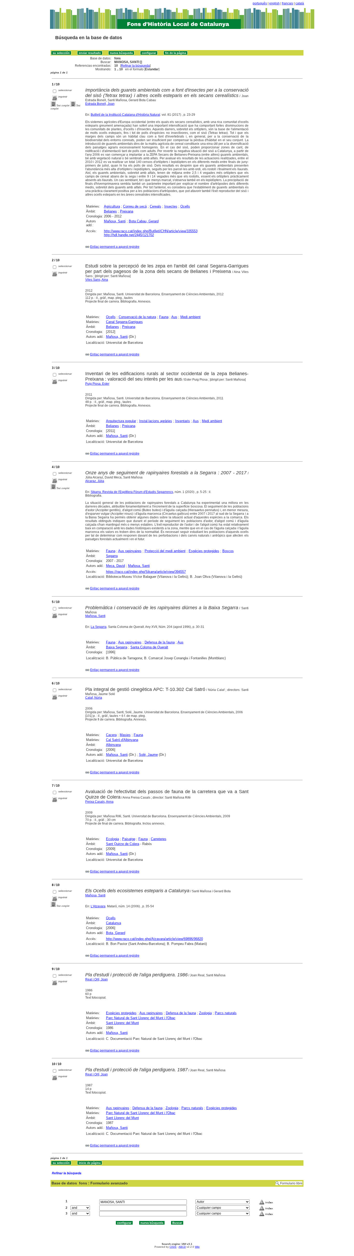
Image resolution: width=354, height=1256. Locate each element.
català (299, 3)
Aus (174, 317)
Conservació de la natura (137, 317)
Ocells (185, 206)
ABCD (182, 1246)
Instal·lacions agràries (155, 421)
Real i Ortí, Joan (96, 979)
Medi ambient (190, 317)
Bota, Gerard (115, 933)
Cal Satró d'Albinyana (122, 740)
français (287, 3)
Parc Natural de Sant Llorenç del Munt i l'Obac (140, 1018)
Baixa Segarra (116, 647)
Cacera (111, 735)
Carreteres (158, 839)
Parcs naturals (226, 1013)
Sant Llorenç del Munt (122, 1023)
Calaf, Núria (93, 697)
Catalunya (113, 923)
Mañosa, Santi (115, 221)
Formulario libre (291, 1183)
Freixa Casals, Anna (99, 802)
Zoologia (205, 1013)
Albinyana (113, 745)
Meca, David (115, 566)
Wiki (197, 1246)
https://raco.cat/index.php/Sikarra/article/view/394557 (146, 572)
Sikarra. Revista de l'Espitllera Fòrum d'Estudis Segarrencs (132, 492)
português (260, 3)
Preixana (126, 211)
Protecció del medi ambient (165, 551)
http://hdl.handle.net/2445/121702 (129, 235)
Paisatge (128, 839)
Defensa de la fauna (160, 642)
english (274, 3)
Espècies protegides (204, 551)
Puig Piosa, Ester (97, 384)
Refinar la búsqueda (135, 65)
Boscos (228, 551)
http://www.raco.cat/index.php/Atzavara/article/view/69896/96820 (154, 939)
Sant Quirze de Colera (122, 844)
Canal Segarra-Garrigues (124, 322)
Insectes (170, 206)
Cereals (155, 206)
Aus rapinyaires (129, 551)
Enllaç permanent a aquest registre (114, 247)
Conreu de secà (135, 206)
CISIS (172, 1246)
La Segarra (99, 627)
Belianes (110, 211)
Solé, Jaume (148, 755)
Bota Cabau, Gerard (144, 221)
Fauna (163, 317)
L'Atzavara (98, 906)
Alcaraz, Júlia (94, 481)
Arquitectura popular (121, 421)
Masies (125, 735)
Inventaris (182, 421)
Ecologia (112, 839)
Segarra (112, 556)
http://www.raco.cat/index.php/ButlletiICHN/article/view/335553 (150, 231)
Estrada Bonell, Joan (100, 104)
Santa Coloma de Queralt (149, 647)
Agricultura (112, 206)
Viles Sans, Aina (96, 280)
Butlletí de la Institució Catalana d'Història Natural (125, 114)
